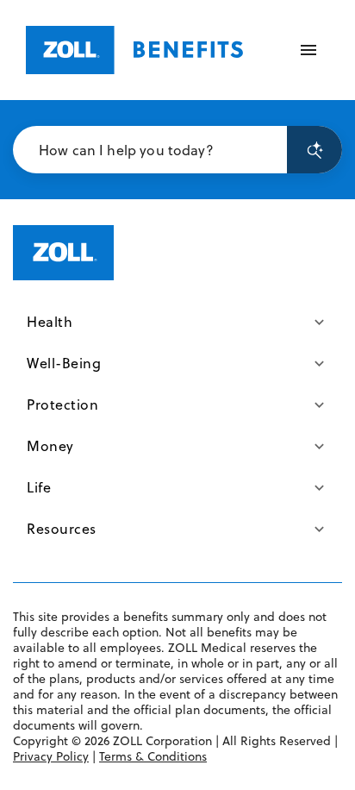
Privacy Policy (51, 756)
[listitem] (177, 321)
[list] (177, 425)
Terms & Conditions (153, 756)
